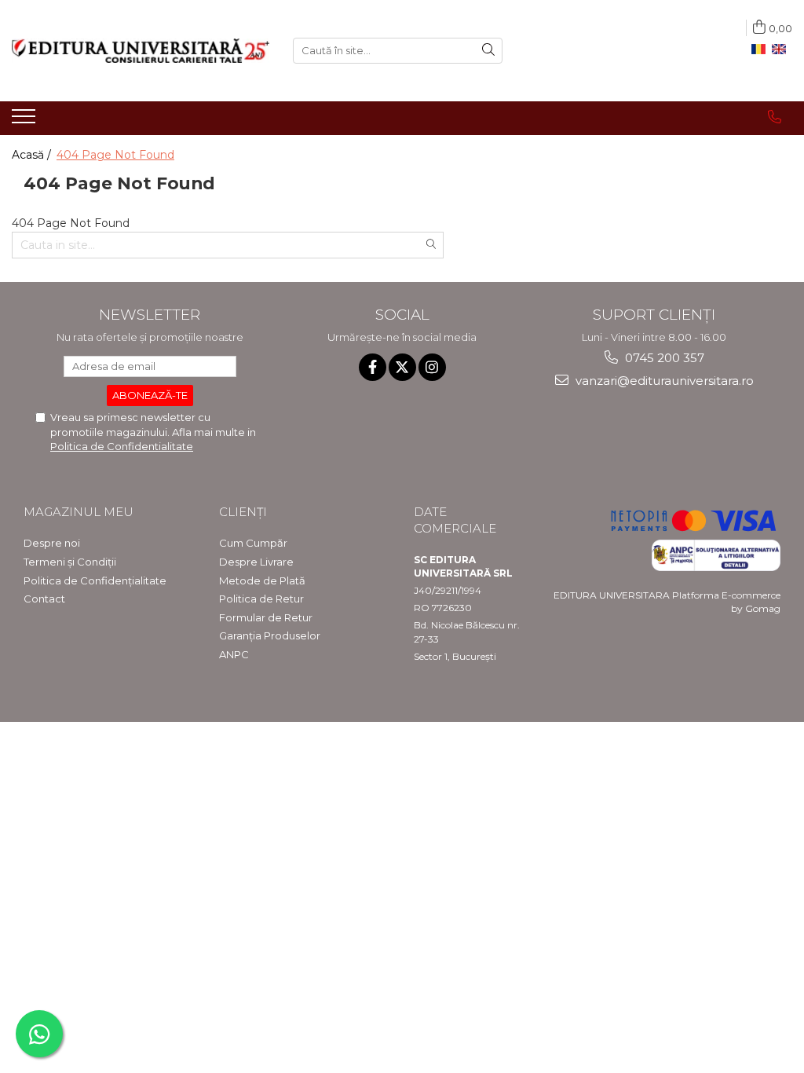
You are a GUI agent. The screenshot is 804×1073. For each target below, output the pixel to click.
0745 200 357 (663, 357)
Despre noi (52, 542)
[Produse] (25, 121)
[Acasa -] (140, 50)
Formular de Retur (265, 617)
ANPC (234, 654)
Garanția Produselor (269, 635)
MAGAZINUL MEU (78, 511)
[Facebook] (372, 367)
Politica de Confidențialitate (95, 580)
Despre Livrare (256, 561)
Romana (761, 49)
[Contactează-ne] (774, 117)
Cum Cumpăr (253, 542)
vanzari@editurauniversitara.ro (663, 380)
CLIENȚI (243, 511)
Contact (44, 598)
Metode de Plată (262, 580)
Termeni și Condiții (70, 561)
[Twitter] (402, 367)
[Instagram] (432, 367)
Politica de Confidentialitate (121, 446)
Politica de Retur (261, 598)
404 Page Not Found (115, 155)
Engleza (782, 49)
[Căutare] (488, 51)
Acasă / (33, 155)
